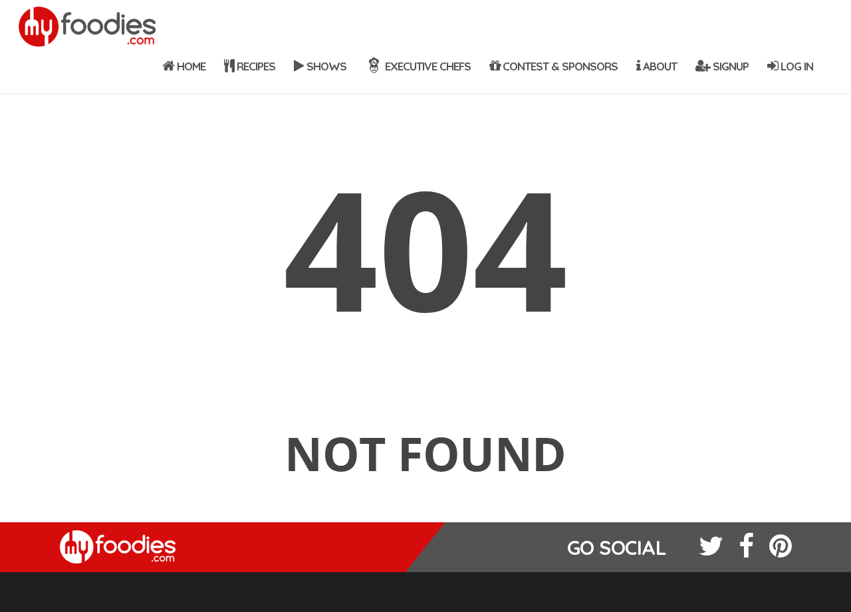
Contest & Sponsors (559, 66)
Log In (795, 66)
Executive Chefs (426, 66)
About (658, 66)
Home (189, 66)
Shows (325, 66)
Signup (729, 66)
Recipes (254, 66)
